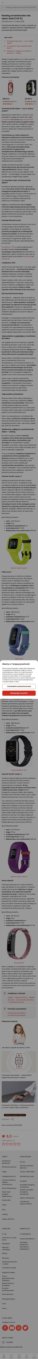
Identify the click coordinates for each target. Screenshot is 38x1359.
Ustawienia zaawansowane (19, 686)
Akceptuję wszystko (19, 693)
